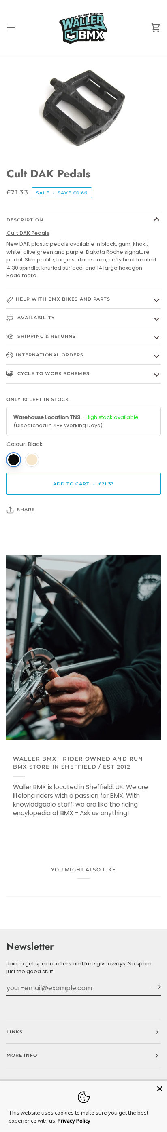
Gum (32, 460)
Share (26, 509)
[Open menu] (18, 27)
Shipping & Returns (46, 336)
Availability (35, 317)
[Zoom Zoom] (83, 108)
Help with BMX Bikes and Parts (63, 299)
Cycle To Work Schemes (53, 373)
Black (13, 460)
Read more (21, 275)
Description (24, 220)
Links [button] (14, 1032)
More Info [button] (21, 1055)
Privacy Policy (74, 1120)
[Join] (154, 986)
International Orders (50, 355)
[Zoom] (28, 140)
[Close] (160, 1089)
